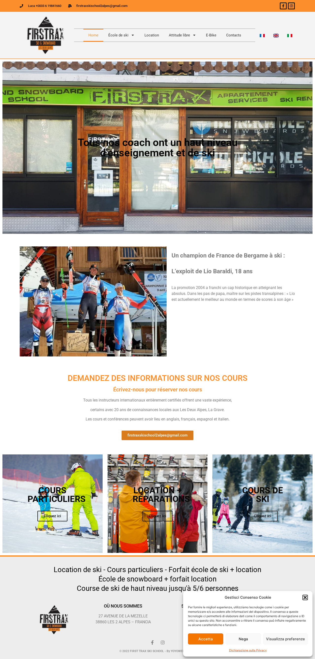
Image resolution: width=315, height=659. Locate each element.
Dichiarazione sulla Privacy (248, 650)
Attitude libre (179, 35)
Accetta (205, 639)
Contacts (233, 35)
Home (93, 35)
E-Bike (211, 35)
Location (151, 35)
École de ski (118, 35)
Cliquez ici (52, 516)
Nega (243, 639)
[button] (305, 597)
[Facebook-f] (283, 5)
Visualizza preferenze (285, 639)
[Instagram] (291, 5)
